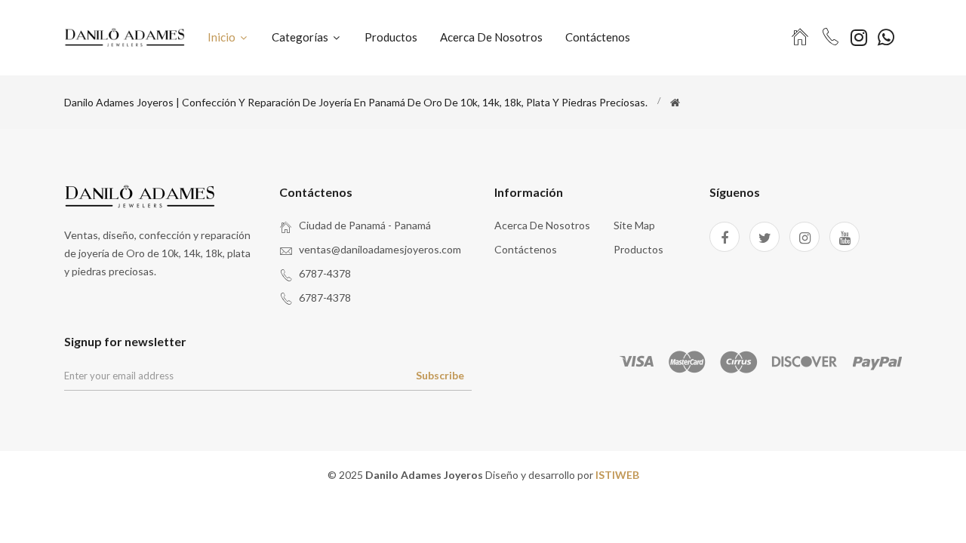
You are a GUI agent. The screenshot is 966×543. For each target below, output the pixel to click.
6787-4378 (325, 273)
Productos (391, 37)
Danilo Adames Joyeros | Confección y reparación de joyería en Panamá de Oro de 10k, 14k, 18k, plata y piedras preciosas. (356, 102)
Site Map (634, 225)
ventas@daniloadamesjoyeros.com (380, 249)
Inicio (223, 37)
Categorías (301, 37)
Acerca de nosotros (491, 37)
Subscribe (440, 375)
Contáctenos (597, 37)
